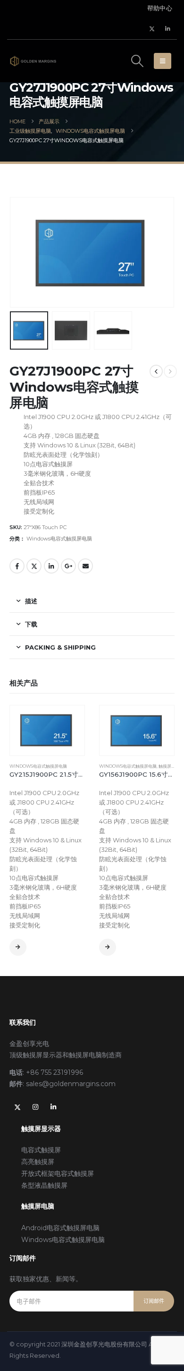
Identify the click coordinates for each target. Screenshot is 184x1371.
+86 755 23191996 (54, 1072)
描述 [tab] (31, 601)
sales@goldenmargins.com (71, 1084)
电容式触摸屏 (41, 1150)
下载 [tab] (31, 624)
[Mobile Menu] (162, 61)
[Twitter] (152, 28)
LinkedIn (51, 566)
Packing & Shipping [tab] (60, 647)
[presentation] (21, 227)
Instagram (35, 1107)
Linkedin (53, 1107)
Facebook (17, 566)
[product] (47, 730)
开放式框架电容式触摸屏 (57, 1173)
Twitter (34, 566)
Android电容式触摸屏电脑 (60, 1228)
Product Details (17, 947)
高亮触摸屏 (37, 1161)
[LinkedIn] (167, 28)
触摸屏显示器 (171, 766)
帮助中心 (159, 8)
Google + (68, 566)
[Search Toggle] (137, 61)
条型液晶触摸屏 (44, 1185)
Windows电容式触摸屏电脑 (59, 538)
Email (85, 566)
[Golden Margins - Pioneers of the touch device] (33, 61)
